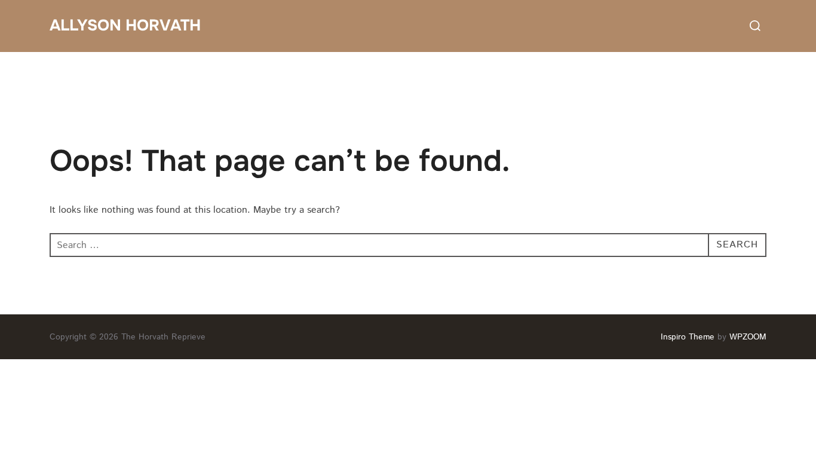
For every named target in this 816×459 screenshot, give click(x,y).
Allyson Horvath (125, 25)
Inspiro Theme (687, 337)
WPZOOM (747, 337)
